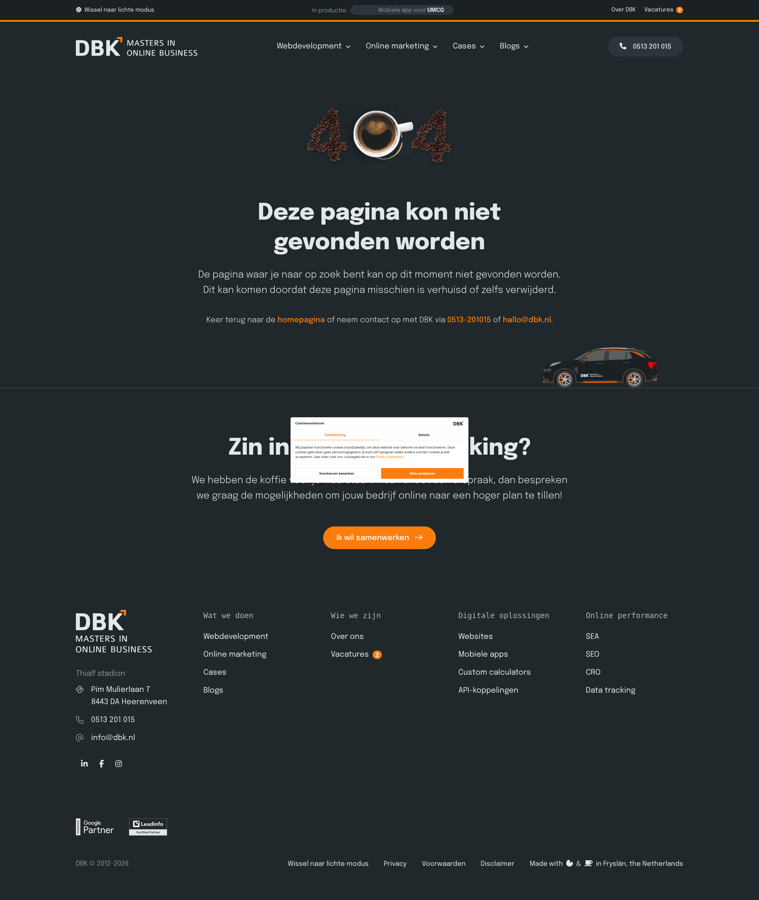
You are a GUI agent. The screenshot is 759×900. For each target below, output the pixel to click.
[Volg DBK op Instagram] (118, 764)
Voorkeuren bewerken (336, 473)
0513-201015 (469, 320)
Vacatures (662, 10)
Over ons (347, 637)
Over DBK (623, 10)
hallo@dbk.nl (527, 320)
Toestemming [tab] (335, 435)
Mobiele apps (483, 654)
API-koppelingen (488, 690)
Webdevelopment (309, 46)
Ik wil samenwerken (373, 538)
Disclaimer (497, 863)
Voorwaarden (444, 863)
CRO (593, 672)
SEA (592, 637)
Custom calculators (494, 672)
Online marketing (397, 46)
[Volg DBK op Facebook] (101, 764)
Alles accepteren (422, 473)
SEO (592, 654)
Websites (475, 637)
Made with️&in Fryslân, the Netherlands (606, 863)
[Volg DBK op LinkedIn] (84, 764)
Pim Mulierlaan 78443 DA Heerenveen (129, 696)
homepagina (301, 320)
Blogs (510, 46)
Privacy (395, 863)
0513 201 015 (113, 720)
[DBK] (136, 46)
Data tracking (610, 690)
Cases (464, 46)
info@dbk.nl (113, 738)
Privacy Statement (389, 457)
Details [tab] (424, 435)
